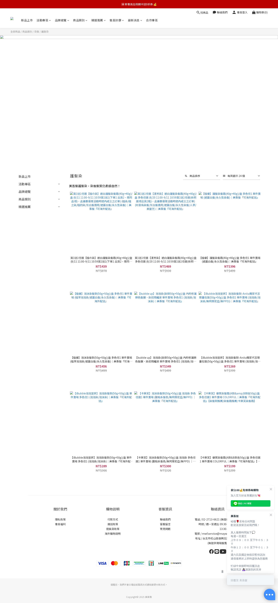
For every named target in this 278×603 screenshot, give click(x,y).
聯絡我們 (165, 519)
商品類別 (79, 20)
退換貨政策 (112, 529)
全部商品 (15, 31)
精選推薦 (97, 20)
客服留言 (165, 524)
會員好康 (115, 20)
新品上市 (27, 20)
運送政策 (112, 524)
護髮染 (45, 31)
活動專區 (42, 20)
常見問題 (165, 529)
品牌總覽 (61, 20)
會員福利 (60, 524)
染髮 (36, 31)
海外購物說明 (113, 533)
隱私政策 (60, 519)
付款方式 (112, 519)
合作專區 (152, 20)
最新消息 (134, 20)
